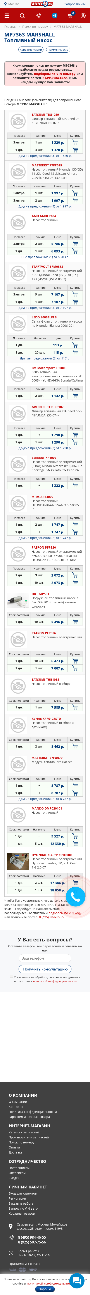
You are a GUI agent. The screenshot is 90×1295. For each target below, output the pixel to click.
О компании (18, 1102)
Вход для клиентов (23, 1193)
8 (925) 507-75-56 (32, 1242)
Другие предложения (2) (45, 358)
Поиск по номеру (21, 1142)
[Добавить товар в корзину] (75, 142)
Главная (10, 26)
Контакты (16, 1107)
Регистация (17, 1198)
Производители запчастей (29, 1137)
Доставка (15, 1152)
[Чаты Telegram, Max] (77, 1280)
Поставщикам (19, 1168)
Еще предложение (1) (45, 257)
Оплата (14, 1147)
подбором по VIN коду (64, 913)
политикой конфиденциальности (55, 981)
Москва (13, 4)
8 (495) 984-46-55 (32, 1237)
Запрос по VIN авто (23, 1208)
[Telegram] (54, 17)
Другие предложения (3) (45, 156)
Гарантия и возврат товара (29, 1117)
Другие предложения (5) (45, 308)
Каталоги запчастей (24, 1132)
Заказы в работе (21, 1203)
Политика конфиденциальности (33, 1112)
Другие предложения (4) (45, 206)
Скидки (14, 1178)
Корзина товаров (22, 1213)
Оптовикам (17, 1173)
